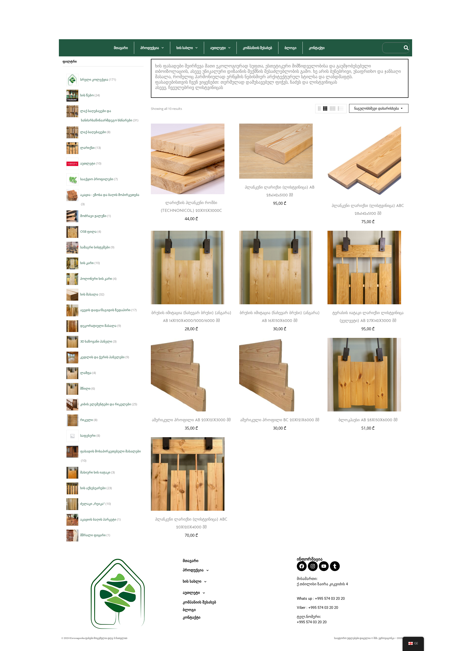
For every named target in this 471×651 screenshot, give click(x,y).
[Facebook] (302, 566)
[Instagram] (313, 566)
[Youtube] (324, 566)
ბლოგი (290, 48)
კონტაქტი (317, 48)
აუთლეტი (218, 48)
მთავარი (121, 48)
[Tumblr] (335, 566)
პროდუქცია (149, 48)
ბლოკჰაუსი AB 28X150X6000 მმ (368, 420)
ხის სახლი (184, 48)
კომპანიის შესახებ (257, 48)
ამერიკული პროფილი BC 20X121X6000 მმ (279, 420)
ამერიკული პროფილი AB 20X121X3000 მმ (191, 420)
